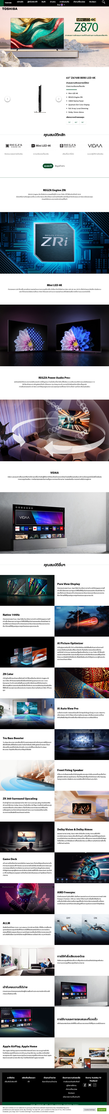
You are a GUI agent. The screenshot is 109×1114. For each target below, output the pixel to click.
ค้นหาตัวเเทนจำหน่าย (49, 1081)
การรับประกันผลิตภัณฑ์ (71, 1081)
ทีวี (29, 1081)
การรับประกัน (64, 2)
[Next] (58, 99)
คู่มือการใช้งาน (71, 1085)
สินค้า (44, 2)
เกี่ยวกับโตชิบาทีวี (11, 1081)
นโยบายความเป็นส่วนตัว (71, 1096)
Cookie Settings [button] (90, 1110)
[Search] (102, 2)
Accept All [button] (101, 1110)
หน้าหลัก (20, 2)
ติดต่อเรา (92, 2)
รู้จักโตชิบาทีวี (32, 2)
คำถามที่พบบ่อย (79, 2)
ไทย (58, 5)
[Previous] (7, 99)
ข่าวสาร (53, 2)
